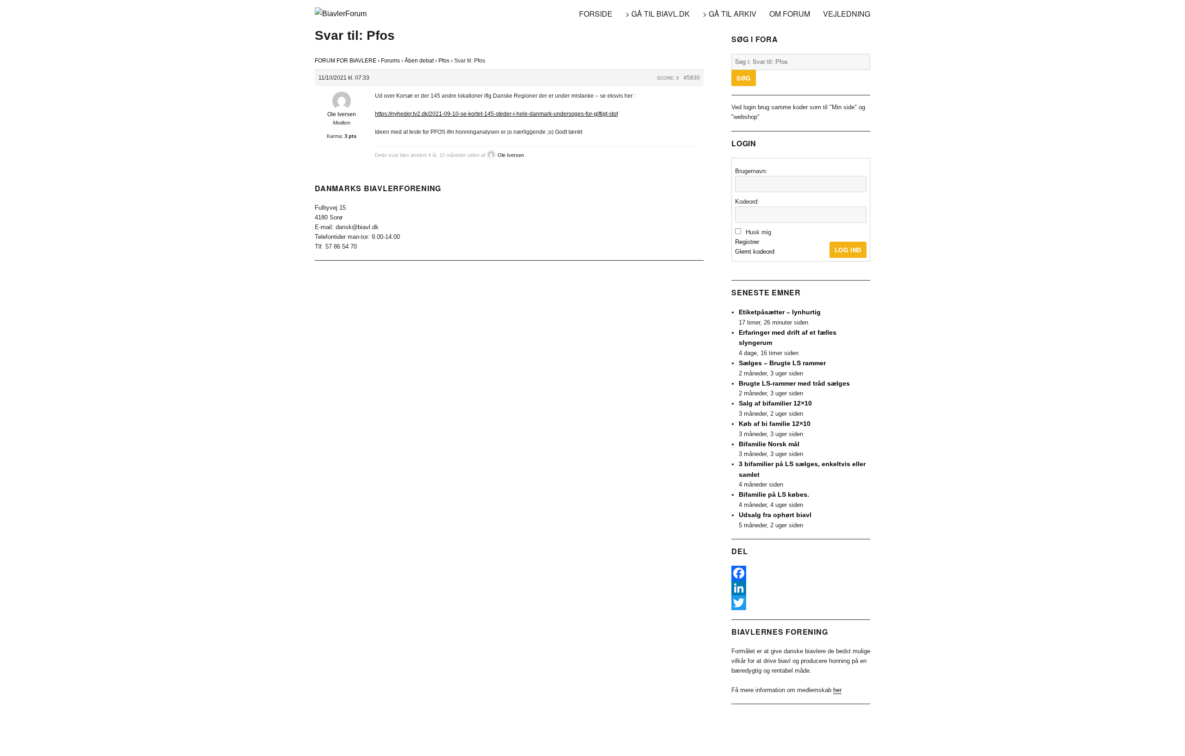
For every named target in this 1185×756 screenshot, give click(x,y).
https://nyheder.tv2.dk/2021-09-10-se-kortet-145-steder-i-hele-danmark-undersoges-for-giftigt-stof (496, 114)
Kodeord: (747, 201)
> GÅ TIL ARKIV (729, 13)
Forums (390, 60)
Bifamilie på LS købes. (774, 494)
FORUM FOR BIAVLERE (345, 60)
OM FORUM (789, 13)
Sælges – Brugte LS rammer (782, 363)
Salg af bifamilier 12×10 (775, 403)
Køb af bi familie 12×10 (775, 423)
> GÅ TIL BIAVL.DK (657, 13)
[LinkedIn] (800, 588)
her (837, 690)
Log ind (848, 249)
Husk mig (758, 232)
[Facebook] (800, 573)
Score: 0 (668, 78)
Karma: (335, 136)
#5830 (692, 78)
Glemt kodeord (754, 251)
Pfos (443, 60)
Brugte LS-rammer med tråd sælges (794, 383)
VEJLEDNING (846, 13)
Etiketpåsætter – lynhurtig (780, 312)
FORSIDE (595, 13)
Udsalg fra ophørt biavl (775, 515)
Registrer (747, 241)
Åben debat (419, 60)
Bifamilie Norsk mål (769, 444)
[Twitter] (800, 602)
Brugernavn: (751, 171)
